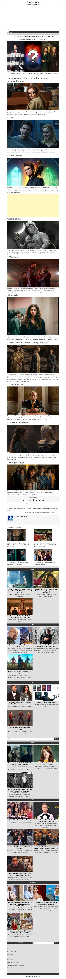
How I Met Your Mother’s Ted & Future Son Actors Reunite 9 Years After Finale (20, 874)
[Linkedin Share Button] (39, 500)
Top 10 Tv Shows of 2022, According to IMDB (33, 36)
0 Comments (24, 766)
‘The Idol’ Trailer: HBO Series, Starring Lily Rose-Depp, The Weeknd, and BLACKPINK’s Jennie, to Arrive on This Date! (45, 544)
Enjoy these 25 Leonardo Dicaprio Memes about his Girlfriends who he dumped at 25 (20, 703)
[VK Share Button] (43, 500)
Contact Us (10, 948)
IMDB (47, 75)
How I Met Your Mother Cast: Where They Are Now (20, 847)
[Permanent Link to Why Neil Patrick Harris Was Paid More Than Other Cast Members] (46, 810)
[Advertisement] (33, 18)
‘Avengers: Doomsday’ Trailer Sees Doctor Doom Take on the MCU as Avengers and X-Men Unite (19, 590)
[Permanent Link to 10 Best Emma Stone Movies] (46, 753)
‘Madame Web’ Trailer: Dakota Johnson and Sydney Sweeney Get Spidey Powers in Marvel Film (46, 590)
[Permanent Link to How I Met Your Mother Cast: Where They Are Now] (20, 837)
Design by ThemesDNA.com (33, 976)
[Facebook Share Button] (26, 500)
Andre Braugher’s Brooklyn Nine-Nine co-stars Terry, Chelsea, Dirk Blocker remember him (20, 904)
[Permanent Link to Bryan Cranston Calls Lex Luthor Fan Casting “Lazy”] (20, 635)
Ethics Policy (10, 959)
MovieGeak (33, 2)
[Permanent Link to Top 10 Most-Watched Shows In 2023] (20, 810)
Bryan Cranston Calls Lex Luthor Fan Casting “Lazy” (20, 645)
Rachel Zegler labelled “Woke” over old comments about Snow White (46, 903)
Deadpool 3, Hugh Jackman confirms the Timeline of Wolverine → (42, 512)
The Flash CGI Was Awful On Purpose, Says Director (20, 672)
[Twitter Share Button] (23, 500)
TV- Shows (36, 504)
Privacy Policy (10, 968)
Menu (11, 32)
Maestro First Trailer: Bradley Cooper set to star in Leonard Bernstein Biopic (20, 790)
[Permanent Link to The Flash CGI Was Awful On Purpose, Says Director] (20, 662)
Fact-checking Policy (12, 962)
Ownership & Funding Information (16, 965)
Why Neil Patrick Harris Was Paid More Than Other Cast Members (46, 820)
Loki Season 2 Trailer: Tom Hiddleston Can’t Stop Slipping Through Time (20, 616)
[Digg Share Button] (36, 500)
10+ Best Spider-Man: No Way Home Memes (19, 728)
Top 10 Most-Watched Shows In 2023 (20, 820)
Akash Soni (43, 39)
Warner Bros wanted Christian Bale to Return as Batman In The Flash (46, 645)
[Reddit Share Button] (33, 500)
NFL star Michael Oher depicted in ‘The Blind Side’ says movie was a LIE (19, 931)
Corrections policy (11, 951)
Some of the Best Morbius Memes (46, 702)
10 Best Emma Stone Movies (46, 763)
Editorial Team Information (14, 957)
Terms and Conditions (13, 970)
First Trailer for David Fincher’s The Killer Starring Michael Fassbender (20, 763)
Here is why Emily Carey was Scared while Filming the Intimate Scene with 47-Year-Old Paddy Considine (18, 544)
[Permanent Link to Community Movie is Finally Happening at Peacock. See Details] (46, 555)
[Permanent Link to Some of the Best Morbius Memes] (46, 693)
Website (33, 523)
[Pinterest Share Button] (30, 500)
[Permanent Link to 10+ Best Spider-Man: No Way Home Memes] (20, 718)
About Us (9, 946)
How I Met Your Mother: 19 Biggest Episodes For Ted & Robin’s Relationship (46, 847)
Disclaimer (10, 954)
